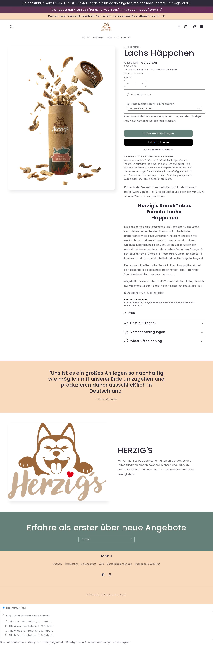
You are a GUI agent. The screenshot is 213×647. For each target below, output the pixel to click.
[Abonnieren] (131, 539)
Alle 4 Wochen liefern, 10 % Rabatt (30, 626)
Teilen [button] (131, 312)
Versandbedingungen (119, 564)
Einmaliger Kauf (15, 608)
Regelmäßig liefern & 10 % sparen (27, 615)
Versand (140, 69)
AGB (101, 564)
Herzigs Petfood (101, 595)
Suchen (57, 564)
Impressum (71, 564)
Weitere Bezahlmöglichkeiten (158, 149)
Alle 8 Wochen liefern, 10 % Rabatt (30, 635)
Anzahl (127, 77)
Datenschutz (88, 564)
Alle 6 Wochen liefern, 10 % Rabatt (30, 630)
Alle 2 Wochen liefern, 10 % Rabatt (30, 621)
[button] (11, 26)
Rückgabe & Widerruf (147, 564)
